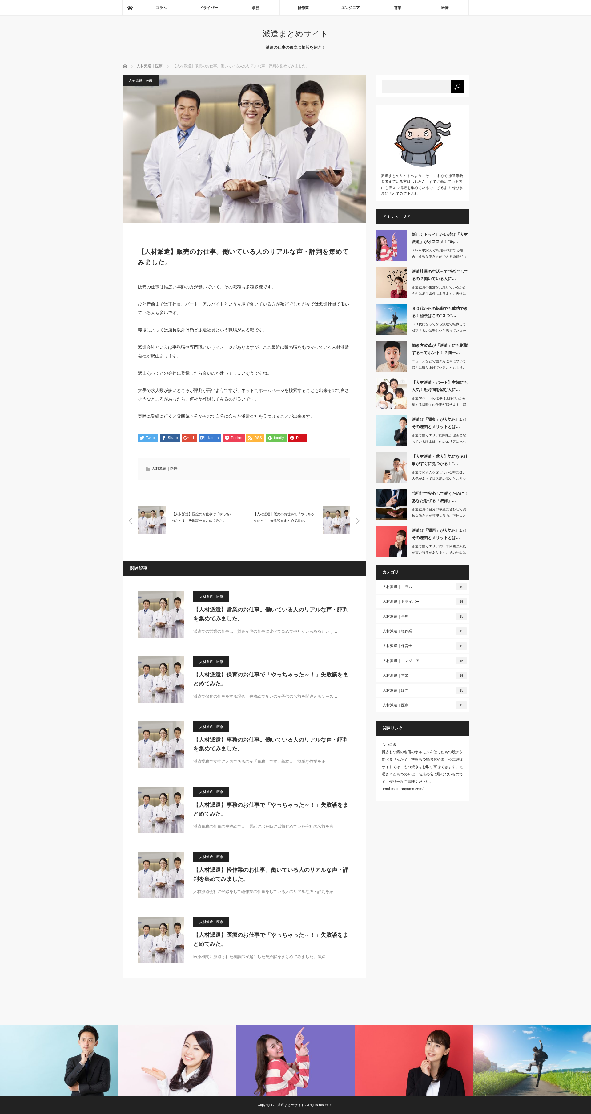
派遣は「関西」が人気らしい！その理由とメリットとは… (440, 534)
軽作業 (303, 8)
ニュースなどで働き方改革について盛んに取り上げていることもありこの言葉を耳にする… (439, 367)
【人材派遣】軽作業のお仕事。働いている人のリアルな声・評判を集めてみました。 (270, 874)
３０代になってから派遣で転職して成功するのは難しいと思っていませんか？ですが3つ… (439, 330)
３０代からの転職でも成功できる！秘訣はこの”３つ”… (440, 312)
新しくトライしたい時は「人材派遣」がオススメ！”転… (440, 238)
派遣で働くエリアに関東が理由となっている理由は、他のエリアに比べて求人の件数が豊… (439, 441)
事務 (255, 8)
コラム (161, 8)
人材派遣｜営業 (423, 675)
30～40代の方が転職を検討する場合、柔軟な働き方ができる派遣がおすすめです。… (439, 256)
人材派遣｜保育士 (423, 646)
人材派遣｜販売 (423, 690)
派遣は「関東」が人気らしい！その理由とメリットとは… (440, 423)
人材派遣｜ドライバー (423, 601)
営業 (397, 8)
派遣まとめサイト (295, 34)
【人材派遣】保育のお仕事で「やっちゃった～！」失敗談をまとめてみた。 (270, 679)
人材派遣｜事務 (423, 616)
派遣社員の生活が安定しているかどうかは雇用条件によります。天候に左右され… (439, 293)
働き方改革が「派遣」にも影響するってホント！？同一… (440, 349)
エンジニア (350, 8)
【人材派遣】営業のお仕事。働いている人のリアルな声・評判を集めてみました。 (270, 614)
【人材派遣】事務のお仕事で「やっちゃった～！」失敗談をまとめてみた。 (270, 809)
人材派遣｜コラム (423, 587)
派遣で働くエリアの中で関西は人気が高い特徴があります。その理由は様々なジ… (439, 552)
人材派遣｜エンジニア (423, 661)
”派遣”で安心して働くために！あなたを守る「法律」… (440, 497)
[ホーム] (130, 7)
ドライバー (208, 8)
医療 (445, 8)
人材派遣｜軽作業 (423, 631)
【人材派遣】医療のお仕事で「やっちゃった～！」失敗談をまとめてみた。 (270, 939)
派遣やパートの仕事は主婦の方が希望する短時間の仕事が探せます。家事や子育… (439, 404)
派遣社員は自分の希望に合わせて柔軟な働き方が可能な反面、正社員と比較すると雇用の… (439, 515)
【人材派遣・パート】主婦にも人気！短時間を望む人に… (440, 386)
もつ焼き (389, 744)
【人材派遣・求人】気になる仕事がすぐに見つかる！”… (440, 460)
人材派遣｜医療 (140, 80)
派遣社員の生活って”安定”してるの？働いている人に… (440, 275)
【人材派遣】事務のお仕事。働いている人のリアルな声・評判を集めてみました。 (270, 744)
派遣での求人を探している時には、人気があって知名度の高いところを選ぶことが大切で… (439, 478)
